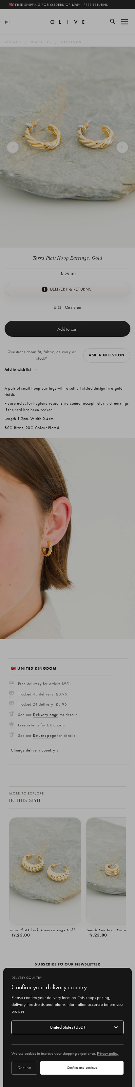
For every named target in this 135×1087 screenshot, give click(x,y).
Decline (24, 1067)
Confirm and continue (82, 1067)
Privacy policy (108, 1053)
